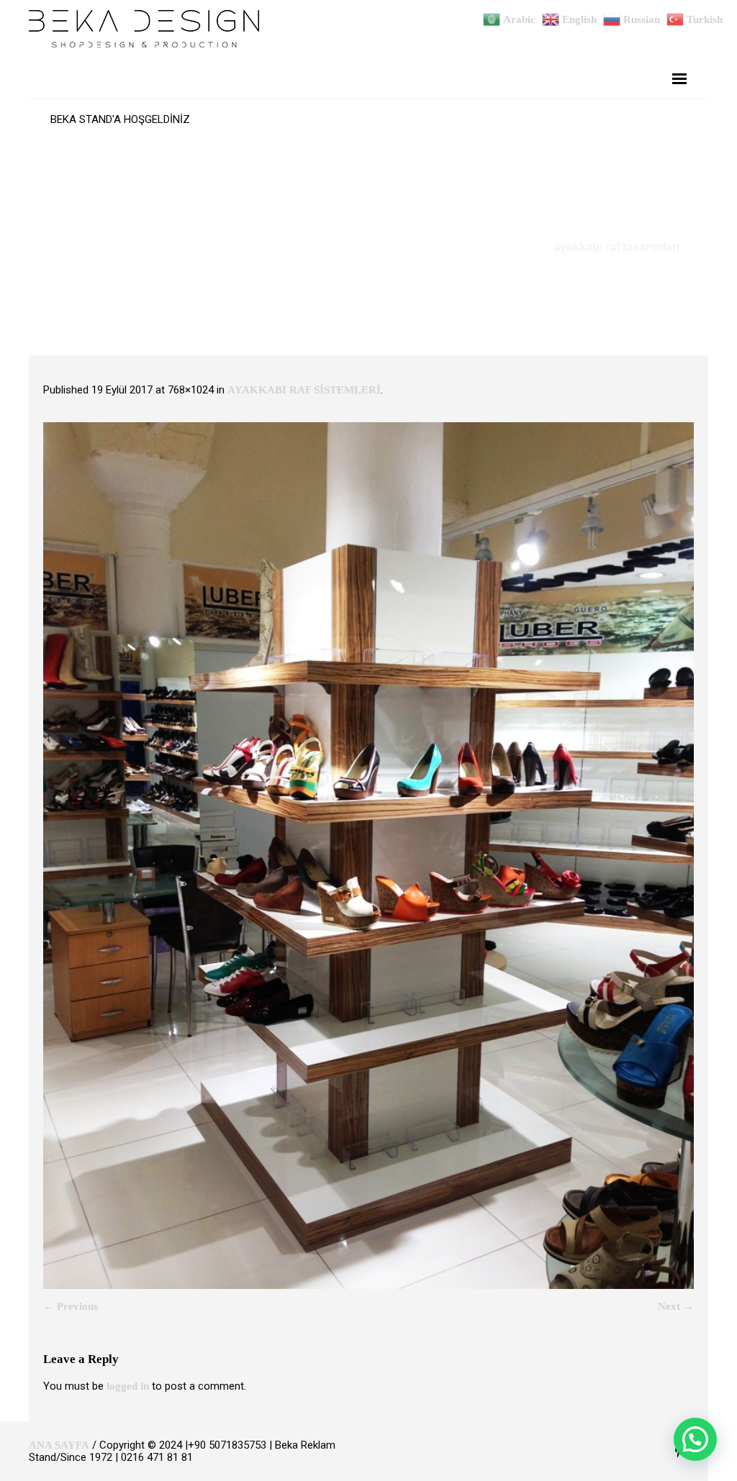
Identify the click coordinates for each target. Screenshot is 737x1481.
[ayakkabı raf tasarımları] (368, 855)
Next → (676, 1306)
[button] (695, 1439)
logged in (128, 1386)
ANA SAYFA (59, 1445)
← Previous (70, 1306)
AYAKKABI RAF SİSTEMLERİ (304, 390)
